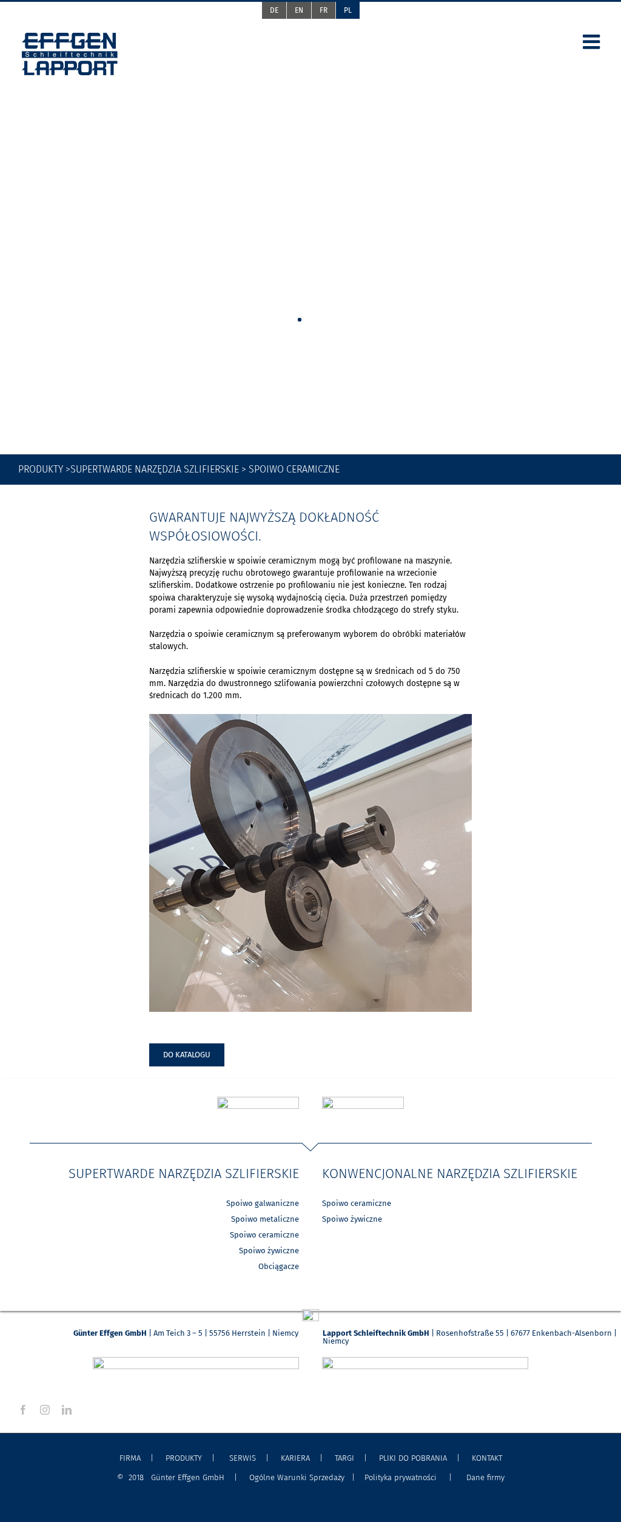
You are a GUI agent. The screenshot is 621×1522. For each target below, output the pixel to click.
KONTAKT (485, 1458)
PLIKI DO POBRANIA (413, 1458)
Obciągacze (278, 1266)
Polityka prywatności (400, 1477)
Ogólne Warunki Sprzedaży (296, 1477)
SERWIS (242, 1458)
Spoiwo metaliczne (265, 1219)
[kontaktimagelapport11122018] (425, 1361)
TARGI (344, 1458)
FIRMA (130, 1458)
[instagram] (45, 1410)
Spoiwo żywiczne (269, 1250)
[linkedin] (67, 1410)
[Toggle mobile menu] (593, 42)
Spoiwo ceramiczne (264, 1234)
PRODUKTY (184, 1458)
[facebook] (23, 1410)
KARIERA (295, 1458)
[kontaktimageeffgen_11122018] (196, 1361)
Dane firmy (483, 1477)
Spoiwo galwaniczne (262, 1203)
